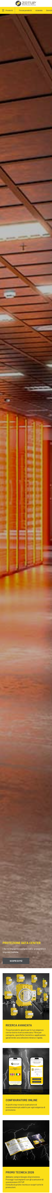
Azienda (38, 10)
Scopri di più (16, 961)
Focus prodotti (25, 10)
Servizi (49, 10)
